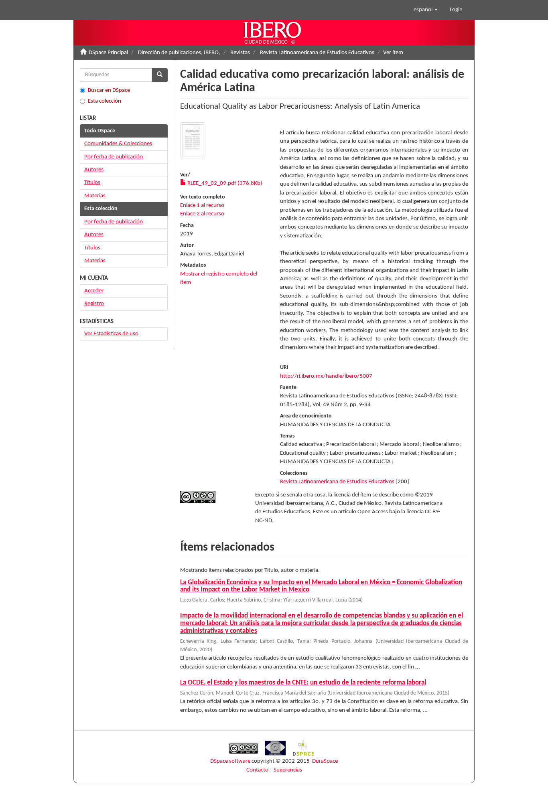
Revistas (240, 53)
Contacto (257, 770)
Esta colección (104, 101)
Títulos (92, 183)
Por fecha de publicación (113, 157)
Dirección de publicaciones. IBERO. (179, 53)
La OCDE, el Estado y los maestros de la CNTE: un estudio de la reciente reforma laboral (303, 682)
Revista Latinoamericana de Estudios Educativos (317, 53)
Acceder (94, 291)
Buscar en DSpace (109, 90)
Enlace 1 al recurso (202, 206)
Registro (94, 304)
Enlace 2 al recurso (202, 214)
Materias (95, 196)
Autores (94, 170)
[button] (426, 10)
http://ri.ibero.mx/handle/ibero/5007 (326, 376)
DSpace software (230, 761)
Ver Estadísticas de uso (111, 334)
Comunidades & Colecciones (118, 144)
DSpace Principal (108, 53)
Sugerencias (288, 770)
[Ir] (160, 75)
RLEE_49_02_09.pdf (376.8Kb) (224, 183)
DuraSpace (325, 761)
